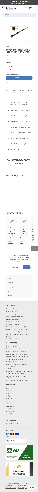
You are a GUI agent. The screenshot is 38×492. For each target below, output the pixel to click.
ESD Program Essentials (13, 311)
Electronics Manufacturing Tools (16, 321)
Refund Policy (10, 408)
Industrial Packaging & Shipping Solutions (19, 380)
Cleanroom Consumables (13, 349)
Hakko (8, 56)
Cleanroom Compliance (13, 314)
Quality (8, 396)
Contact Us (9, 388)
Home (7, 46)
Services (8, 391)
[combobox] (19, 15)
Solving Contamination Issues (15, 316)
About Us (8, 393)
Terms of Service (11, 414)
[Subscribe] (27, 267)
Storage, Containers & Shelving (15, 362)
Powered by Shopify (24, 488)
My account (9, 398)
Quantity (9, 66)
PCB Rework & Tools (12, 319)
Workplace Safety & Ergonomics (16, 332)
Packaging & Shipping (12, 324)
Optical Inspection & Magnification (17, 354)
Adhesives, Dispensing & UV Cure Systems (19, 371)
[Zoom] (27, 41)
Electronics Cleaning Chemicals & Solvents (16, 335)
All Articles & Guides (12, 338)
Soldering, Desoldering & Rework (16, 364)
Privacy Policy (10, 406)
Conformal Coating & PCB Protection (17, 356)
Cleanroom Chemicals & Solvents (16, 351)
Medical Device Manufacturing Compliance (19, 327)
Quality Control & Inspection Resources (18, 329)
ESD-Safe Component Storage (15, 359)
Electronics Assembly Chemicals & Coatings (16, 377)
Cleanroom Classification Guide (15, 309)
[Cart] (30, 8)
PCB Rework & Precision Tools (15, 373)
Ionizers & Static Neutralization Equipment (15, 367)
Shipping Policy (10, 411)
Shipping (8, 74)
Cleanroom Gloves (11, 346)
